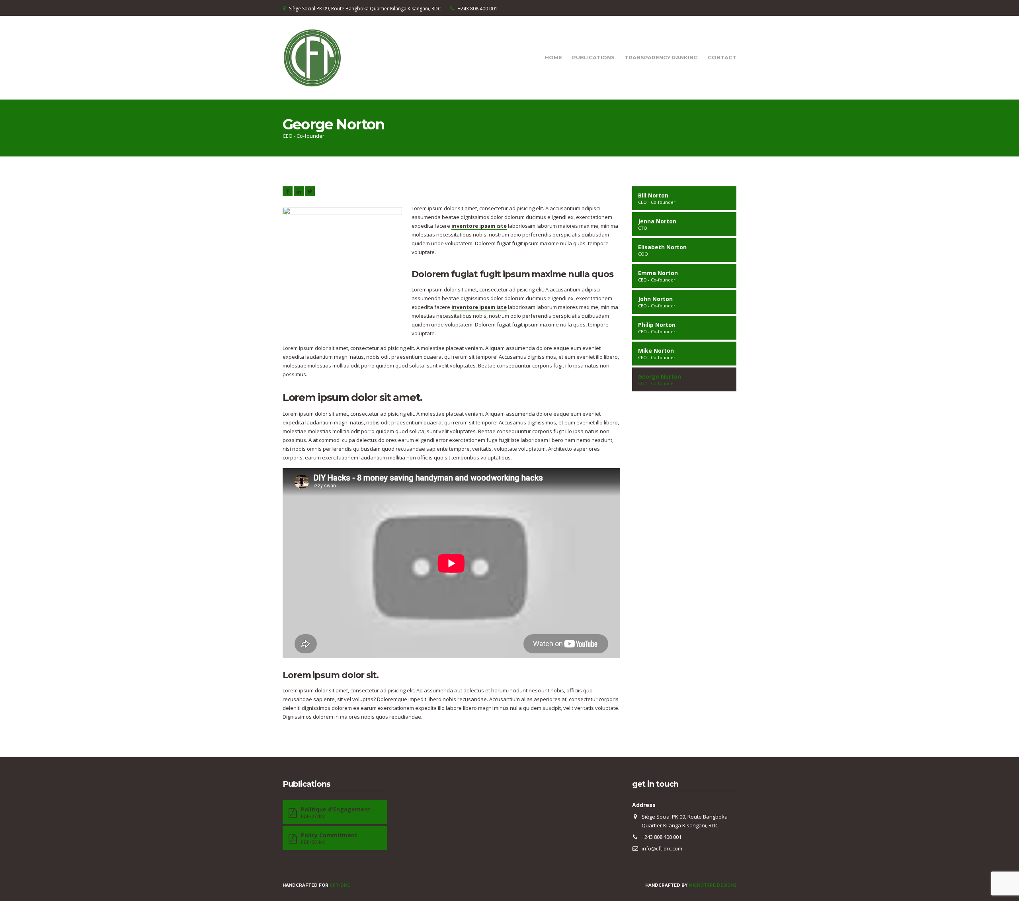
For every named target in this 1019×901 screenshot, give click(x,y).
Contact (722, 57)
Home (553, 57)
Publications (593, 57)
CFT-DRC (340, 885)
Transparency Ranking (661, 57)
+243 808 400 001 (478, 8)
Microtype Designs (712, 885)
